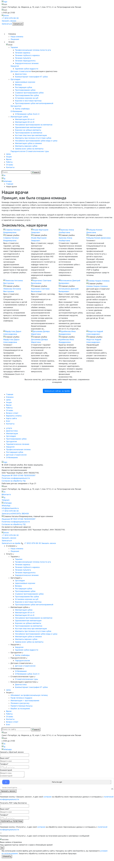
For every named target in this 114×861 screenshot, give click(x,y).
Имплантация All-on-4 (24, 119)
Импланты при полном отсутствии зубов (33, 138)
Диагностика (20, 74)
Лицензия (15, 39)
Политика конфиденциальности (16, 478)
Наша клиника (17, 36)
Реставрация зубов (23, 87)
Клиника (9, 397)
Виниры (18, 85)
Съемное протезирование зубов (29, 93)
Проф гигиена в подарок (21, 698)
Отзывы (9, 165)
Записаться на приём (11, 543)
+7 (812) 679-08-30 (10, 511)
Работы (9, 162)
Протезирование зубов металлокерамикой (34, 103)
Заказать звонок (9, 21)
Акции (9, 157)
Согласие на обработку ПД (13, 481)
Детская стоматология (21, 71)
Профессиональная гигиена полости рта (33, 50)
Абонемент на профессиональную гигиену (29, 695)
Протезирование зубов (25, 90)
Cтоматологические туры (26, 679)
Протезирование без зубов (27, 95)
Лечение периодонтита (25, 61)
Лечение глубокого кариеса (27, 55)
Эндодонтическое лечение (27, 63)
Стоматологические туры (37, 151)
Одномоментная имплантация (28, 127)
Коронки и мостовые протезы (28, 101)
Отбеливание (16, 111)
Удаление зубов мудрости (26, 69)
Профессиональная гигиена (18, 449)
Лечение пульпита (23, 58)
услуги (9, 428)
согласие (47, 797)
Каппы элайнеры (22, 109)
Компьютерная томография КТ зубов (31, 77)
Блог (8, 421)
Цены (8, 154)
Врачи (8, 159)
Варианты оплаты (14, 416)
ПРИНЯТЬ (7, 856)
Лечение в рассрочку (20, 703)
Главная (9, 394)
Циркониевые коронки (25, 82)
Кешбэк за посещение (20, 708)
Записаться (7, 24)
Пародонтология (18, 151)
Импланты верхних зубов (26, 146)
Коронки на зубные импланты (28, 130)
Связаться (17, 24)
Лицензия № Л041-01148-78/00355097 (18, 475)
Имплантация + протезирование (25, 700)
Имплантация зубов (19, 117)
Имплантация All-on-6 (24, 122)
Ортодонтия (16, 106)
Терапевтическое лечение (17, 444)
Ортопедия (15, 79)
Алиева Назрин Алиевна (97, 286)
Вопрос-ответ (12, 413)
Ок (2, 848)
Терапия (14, 47)
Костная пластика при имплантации (31, 135)
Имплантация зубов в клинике (28, 143)
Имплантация (12, 433)
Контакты (10, 167)
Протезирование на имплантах (28, 133)
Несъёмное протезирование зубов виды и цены (36, 141)
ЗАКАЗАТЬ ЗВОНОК (20, 513)
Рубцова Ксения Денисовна (98, 238)
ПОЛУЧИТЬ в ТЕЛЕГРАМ (11, 821)
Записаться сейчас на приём (57, 391)
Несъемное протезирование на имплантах (33, 125)
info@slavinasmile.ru (10, 508)
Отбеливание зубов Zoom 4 (27, 114)
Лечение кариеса (22, 53)
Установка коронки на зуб (26, 98)
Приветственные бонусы (22, 706)
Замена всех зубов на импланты (29, 149)
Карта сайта (11, 418)
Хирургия (15, 66)
